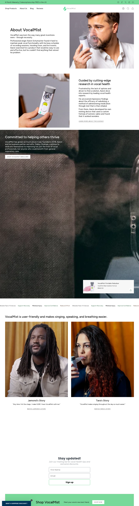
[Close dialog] (106, 225)
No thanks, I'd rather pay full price (89, 273)
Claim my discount (89, 268)
